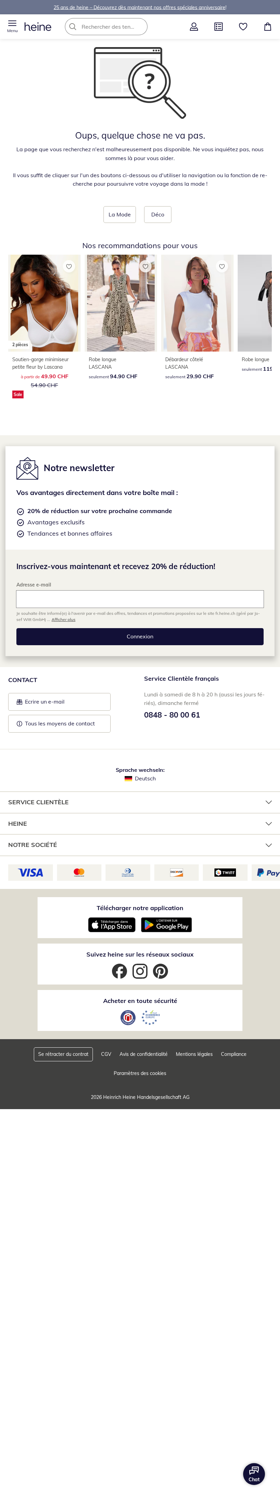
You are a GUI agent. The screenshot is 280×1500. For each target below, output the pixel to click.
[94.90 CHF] (121, 303)
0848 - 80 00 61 (172, 715)
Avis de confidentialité (144, 1054)
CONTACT (22, 680)
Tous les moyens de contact (60, 723)
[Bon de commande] (218, 26)
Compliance (234, 1054)
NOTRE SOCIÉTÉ (32, 845)
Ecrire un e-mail (55, 703)
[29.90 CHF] (197, 303)
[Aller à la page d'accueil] (38, 26)
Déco (157, 214)
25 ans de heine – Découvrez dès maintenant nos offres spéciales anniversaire (139, 7)
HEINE (17, 823)
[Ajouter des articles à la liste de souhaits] (69, 266)
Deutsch (145, 778)
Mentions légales (194, 1054)
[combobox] (116, 26)
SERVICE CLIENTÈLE (38, 802)
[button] (12, 26)
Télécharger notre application (140, 908)
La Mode (120, 214)
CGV (106, 1054)
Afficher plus (63, 619)
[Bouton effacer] (140, 26)
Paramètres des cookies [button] (140, 1073)
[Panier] (267, 26)
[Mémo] (243, 26)
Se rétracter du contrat (63, 1054)
